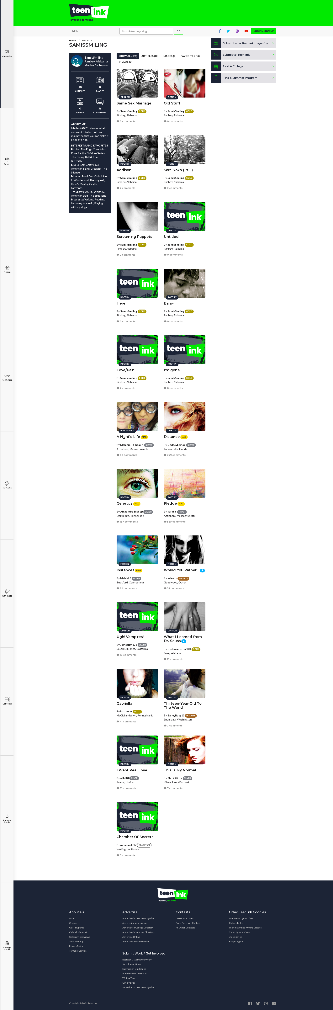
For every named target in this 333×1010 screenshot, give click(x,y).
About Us (74, 918)
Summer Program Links (241, 918)
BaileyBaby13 (175, 715)
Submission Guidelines (134, 968)
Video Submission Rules (134, 973)
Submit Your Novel (131, 964)
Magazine (7, 56)
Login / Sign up (264, 30)
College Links (236, 923)
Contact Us (75, 923)
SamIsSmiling (128, 111)
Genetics (125, 503)
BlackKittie (174, 778)
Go (179, 31)
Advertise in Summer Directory (138, 932)
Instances (125, 570)
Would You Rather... (181, 570)
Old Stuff (172, 103)
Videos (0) (126, 61)
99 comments (128, 588)
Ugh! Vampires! (130, 637)
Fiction (7, 272)
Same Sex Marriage (134, 103)
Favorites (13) (190, 56)
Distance (172, 437)
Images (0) (170, 56)
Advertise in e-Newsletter (135, 941)
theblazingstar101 (179, 649)
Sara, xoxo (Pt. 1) (178, 170)
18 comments (127, 654)
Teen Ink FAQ (76, 941)
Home (72, 40)
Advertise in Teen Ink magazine (138, 918)
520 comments (176, 521)
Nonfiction (7, 380)
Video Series (235, 936)
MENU (76, 31)
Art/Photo (7, 596)
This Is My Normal (180, 770)
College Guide (7, 948)
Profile (87, 40)
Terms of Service (78, 950)
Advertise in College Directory (137, 927)
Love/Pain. (126, 370)
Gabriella (124, 703)
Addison (124, 170)
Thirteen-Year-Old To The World (183, 705)
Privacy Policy (76, 946)
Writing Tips (128, 978)
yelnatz (172, 578)
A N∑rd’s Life (128, 437)
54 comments (175, 588)
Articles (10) (150, 56)
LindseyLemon (176, 444)
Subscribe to (245, 43)
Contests (7, 704)
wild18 (124, 778)
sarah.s (172, 511)
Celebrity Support (78, 932)
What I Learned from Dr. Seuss (183, 639)
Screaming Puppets (134, 237)
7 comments (174, 788)
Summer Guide (7, 821)
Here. (121, 303)
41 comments (127, 721)
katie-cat (126, 711)
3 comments (174, 725)
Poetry (7, 164)
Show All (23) (128, 56)
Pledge (170, 503)
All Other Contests (185, 927)
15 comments (174, 659)
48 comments (128, 455)
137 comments (128, 521)
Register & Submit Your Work (137, 959)
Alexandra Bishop (131, 511)
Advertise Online (131, 936)
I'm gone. (172, 370)
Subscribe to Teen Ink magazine (138, 987)
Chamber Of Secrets (135, 837)
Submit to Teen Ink (236, 54)
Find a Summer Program (240, 78)
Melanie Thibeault (132, 444)
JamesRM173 (128, 644)
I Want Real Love (132, 770)
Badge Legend (236, 941)
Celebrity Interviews (79, 936)
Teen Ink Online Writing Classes (245, 927)
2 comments (127, 188)
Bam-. (169, 303)
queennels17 (128, 845)
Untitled (171, 237)
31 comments (127, 788)
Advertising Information (134, 923)
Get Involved (128, 982)
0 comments (127, 121)
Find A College (233, 66)
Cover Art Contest (185, 918)
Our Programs (76, 927)
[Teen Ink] (93, 12)
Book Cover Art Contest (188, 923)
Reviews (7, 488)
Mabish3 (125, 578)
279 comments (176, 455)
